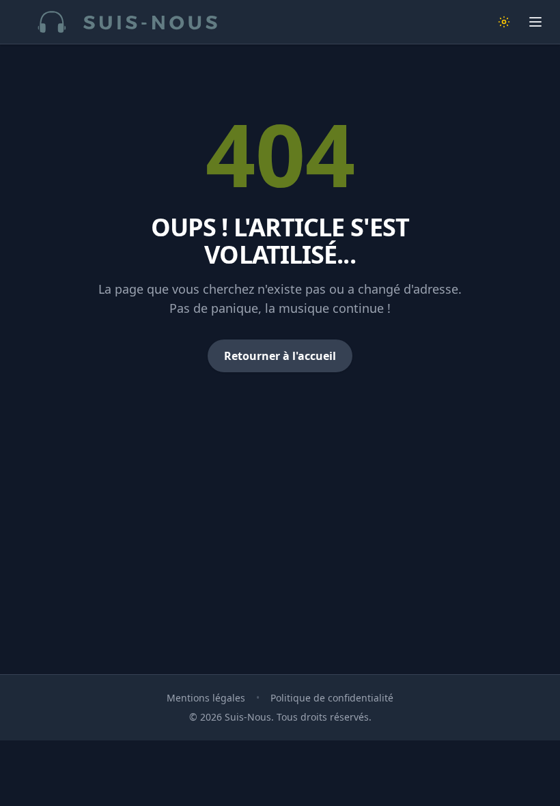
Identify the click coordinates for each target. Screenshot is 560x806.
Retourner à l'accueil (280, 355)
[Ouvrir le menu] (535, 22)
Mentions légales (206, 697)
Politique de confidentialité (331, 697)
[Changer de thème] (504, 22)
